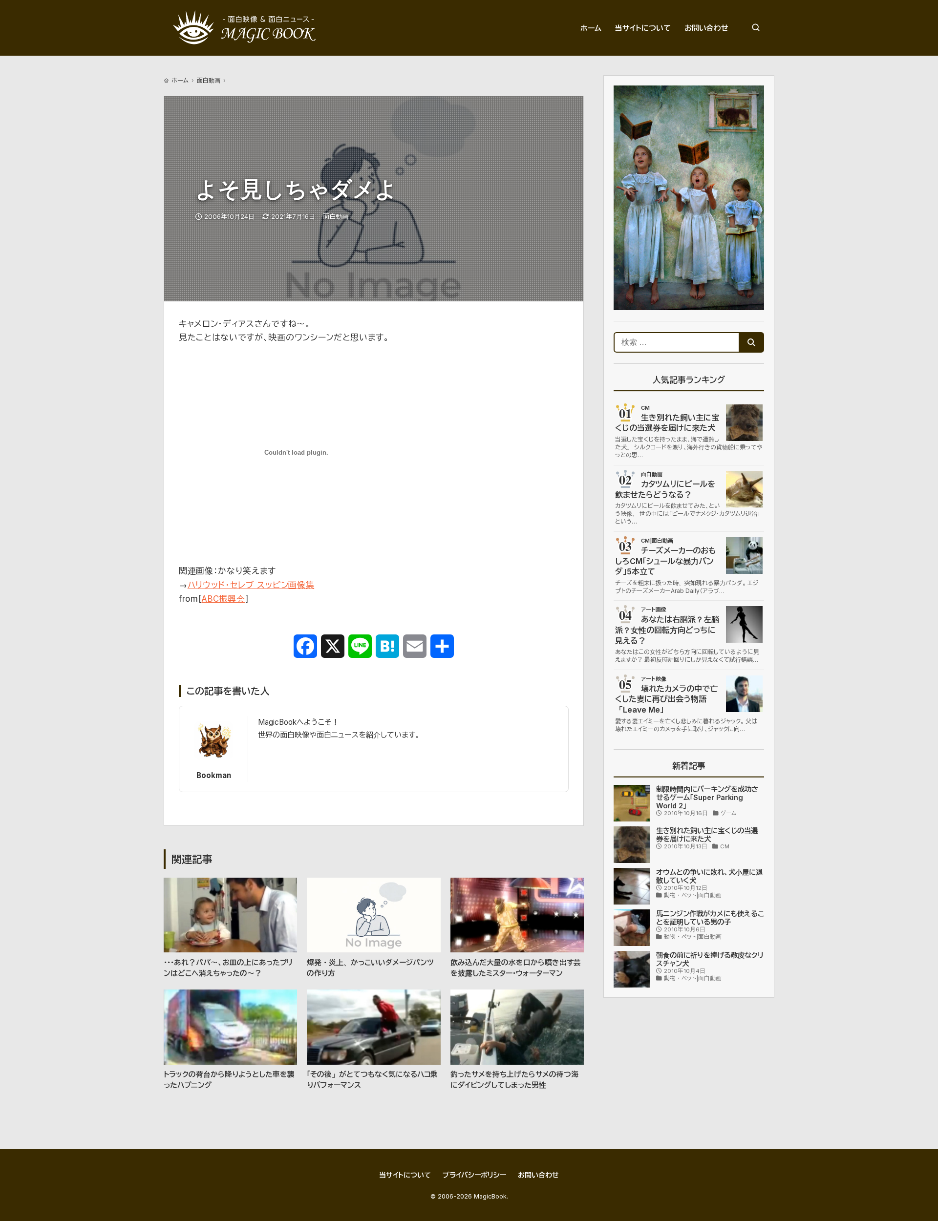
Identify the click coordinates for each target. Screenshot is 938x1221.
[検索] (756, 28)
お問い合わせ (538, 1175)
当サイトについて (405, 1175)
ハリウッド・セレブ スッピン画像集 (251, 585)
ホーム (180, 80)
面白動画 (208, 80)
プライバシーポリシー (474, 1175)
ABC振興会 (223, 599)
